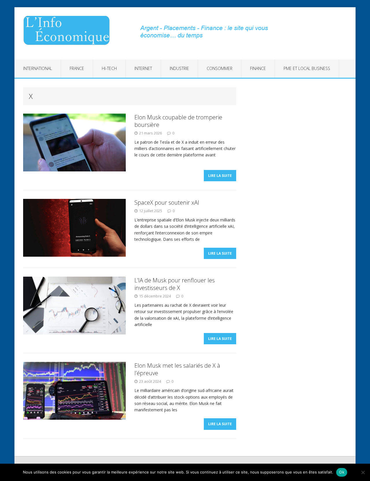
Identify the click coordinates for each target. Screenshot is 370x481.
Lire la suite (220, 175)
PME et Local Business (307, 68)
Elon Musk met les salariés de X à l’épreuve (177, 369)
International (37, 68)
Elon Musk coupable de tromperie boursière (178, 121)
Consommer (219, 68)
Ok (341, 472)
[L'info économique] (68, 30)
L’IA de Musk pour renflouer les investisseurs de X (174, 284)
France (77, 68)
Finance (258, 68)
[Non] (363, 472)
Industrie (179, 68)
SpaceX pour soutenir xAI (166, 202)
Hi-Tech (109, 68)
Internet (143, 68)
